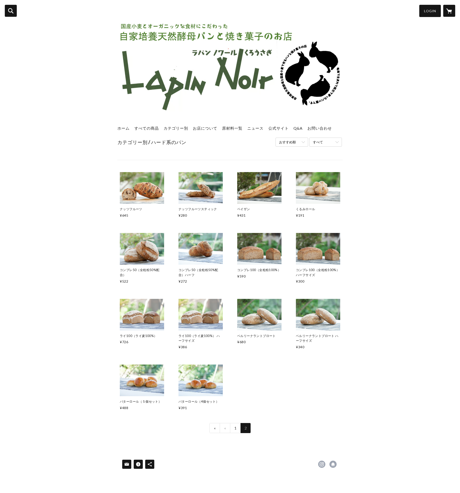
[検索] (11, 11)
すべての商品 (146, 128)
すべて (318, 142)
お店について (205, 128)
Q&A (298, 128)
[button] (430, 11)
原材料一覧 (232, 128)
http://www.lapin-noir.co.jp (333, 464)
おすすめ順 (287, 142)
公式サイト (278, 128)
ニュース (255, 128)
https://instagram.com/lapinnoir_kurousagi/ (321, 464)
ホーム (123, 128)
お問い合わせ (319, 128)
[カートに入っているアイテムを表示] (449, 11)
